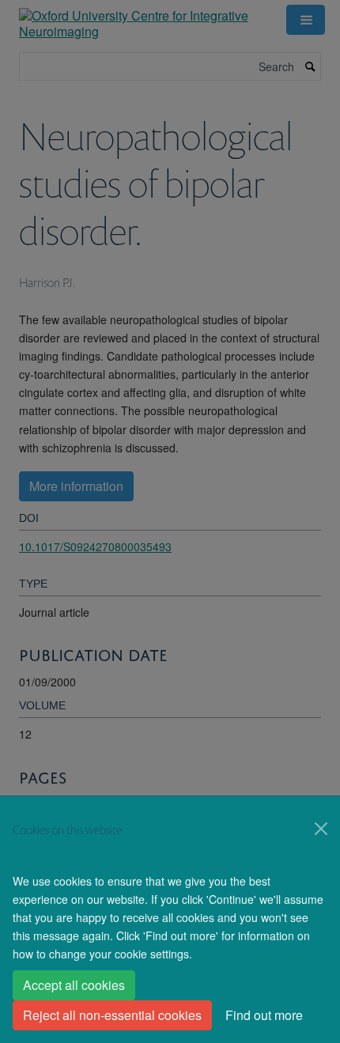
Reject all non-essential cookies (112, 1015)
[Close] (321, 828)
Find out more (264, 1015)
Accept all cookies (74, 985)
